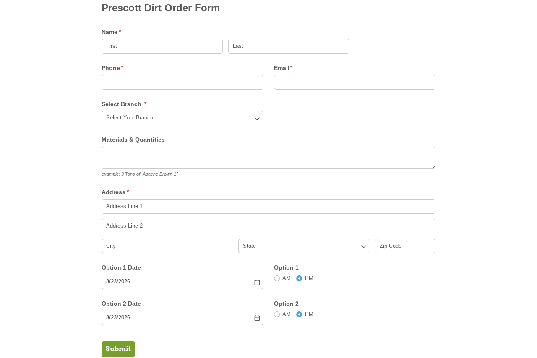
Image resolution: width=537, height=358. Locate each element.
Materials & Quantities (134, 139)
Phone (125, 68)
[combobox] (182, 118)
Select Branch (136, 104)
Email (296, 68)
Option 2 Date (121, 303)
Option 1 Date (121, 267)
